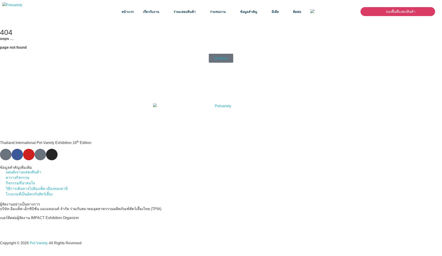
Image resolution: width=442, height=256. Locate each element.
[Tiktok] (40, 154)
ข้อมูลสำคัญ (248, 12)
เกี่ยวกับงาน (151, 12)
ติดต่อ (297, 12)
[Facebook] (17, 154)
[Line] (6, 154)
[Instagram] (52, 154)
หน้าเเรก (128, 12)
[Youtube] (29, 154)
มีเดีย (275, 12)
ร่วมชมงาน (218, 12)
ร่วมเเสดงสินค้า (185, 12)
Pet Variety (38, 243)
